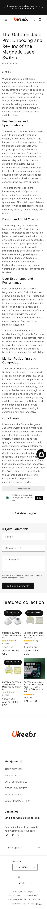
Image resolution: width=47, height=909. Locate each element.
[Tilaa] (39, 847)
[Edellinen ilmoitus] (4, 7)
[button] (6, 19)
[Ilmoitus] (42, 7)
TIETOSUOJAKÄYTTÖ (16, 788)
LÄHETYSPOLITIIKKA (16, 782)
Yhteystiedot (33, 904)
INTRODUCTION (13, 769)
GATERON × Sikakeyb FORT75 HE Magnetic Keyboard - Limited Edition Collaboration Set (34, 687)
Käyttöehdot (34, 899)
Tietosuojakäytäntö (18, 899)
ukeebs (23, 892)
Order (39, 498)
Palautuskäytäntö (31, 895)
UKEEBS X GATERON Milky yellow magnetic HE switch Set (34, 635)
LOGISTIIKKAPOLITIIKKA (17, 801)
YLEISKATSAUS (13, 775)
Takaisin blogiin (25, 513)
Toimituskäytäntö (18, 904)
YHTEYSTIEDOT (13, 794)
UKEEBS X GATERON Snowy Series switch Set (11, 635)
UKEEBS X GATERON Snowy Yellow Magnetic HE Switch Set (11, 685)
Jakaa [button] (8, 71)
